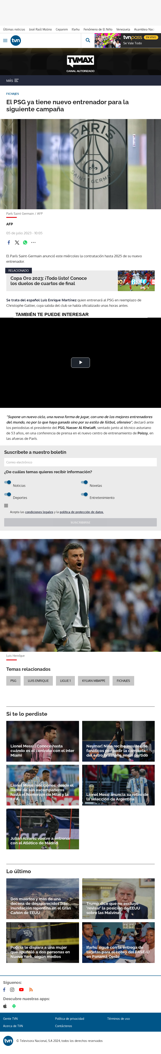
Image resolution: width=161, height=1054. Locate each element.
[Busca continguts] (88, 40)
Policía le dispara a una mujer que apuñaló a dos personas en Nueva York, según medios (40, 952)
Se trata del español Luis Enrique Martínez (41, 300)
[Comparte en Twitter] (17, 242)
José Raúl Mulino (40, 29)
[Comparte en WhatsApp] (25, 242)
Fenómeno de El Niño (98, 29)
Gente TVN (10, 1018)
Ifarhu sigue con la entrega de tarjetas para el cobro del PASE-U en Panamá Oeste (117, 952)
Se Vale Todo (132, 43)
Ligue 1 (65, 681)
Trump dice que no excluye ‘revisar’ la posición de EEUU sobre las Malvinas (113, 908)
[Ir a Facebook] (5, 989)
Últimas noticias (14, 29)
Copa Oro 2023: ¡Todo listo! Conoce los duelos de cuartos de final (48, 281)
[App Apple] (5, 1005)
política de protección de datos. (82, 512)
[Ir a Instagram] (13, 989)
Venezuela (123, 29)
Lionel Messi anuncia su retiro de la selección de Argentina (117, 796)
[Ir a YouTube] (22, 989)
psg (13, 681)
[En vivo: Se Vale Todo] (108, 40)
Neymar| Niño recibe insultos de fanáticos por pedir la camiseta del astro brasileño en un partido (117, 750)
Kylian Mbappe (93, 681)
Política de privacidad (69, 1018)
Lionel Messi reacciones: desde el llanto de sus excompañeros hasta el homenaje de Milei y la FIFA (41, 792)
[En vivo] (125, 36)
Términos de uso (118, 1018)
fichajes (123, 681)
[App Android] (15, 1005)
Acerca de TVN (13, 1026)
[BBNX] (8, 1041)
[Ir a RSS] (32, 989)
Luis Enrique (38, 681)
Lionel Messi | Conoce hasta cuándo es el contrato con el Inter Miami (42, 750)
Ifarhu (76, 29)
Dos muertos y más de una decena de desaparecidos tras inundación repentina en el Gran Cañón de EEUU (40, 906)
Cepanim (62, 29)
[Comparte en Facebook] (9, 242)
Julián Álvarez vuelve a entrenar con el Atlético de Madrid (40, 840)
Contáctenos (63, 1026)
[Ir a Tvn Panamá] (45, 40)
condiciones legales (39, 512)
